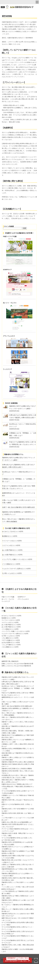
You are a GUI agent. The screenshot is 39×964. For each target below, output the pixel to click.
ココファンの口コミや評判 (11, 545)
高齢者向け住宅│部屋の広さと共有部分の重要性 (17, 768)
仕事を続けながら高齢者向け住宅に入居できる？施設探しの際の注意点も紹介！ (18, 466)
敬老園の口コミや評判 (9, 536)
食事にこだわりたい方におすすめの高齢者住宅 (16, 666)
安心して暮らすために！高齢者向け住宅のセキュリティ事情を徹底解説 (18, 520)
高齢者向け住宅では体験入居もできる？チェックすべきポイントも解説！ (18, 459)
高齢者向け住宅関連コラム (17, 672)
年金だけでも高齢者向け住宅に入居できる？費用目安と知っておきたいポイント (18, 487)
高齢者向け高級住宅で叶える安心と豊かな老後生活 (18, 762)
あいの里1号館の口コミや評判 (12, 555)
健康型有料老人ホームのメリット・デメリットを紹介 (18, 494)
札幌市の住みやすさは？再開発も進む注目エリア (17, 784)
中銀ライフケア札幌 (9, 236)
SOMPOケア (7, 269)
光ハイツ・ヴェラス (9, 303)
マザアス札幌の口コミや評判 (11, 640)
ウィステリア (7, 369)
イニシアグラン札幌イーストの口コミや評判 (17, 559)
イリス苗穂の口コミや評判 (11, 564)
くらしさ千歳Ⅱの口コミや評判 (11, 644)
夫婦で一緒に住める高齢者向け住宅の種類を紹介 (18, 507)
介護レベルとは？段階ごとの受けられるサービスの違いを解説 (18, 501)
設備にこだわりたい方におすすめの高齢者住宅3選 (17, 663)
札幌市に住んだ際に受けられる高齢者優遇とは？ (18, 822)
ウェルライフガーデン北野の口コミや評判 (16, 568)
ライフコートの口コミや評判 (12, 541)
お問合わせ (22, 197)
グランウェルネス (9, 336)
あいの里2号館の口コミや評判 (12, 550)
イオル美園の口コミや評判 (10, 647)
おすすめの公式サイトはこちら (16, 960)
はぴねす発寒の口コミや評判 (11, 642)
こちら (32, 74)
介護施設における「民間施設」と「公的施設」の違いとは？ (18, 480)
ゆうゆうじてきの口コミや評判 (12, 531)
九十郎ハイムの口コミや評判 (12, 573)
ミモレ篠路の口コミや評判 (10, 638)
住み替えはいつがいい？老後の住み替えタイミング (18, 473)
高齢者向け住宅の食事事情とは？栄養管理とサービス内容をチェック (18, 513)
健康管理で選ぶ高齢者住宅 (10, 661)
